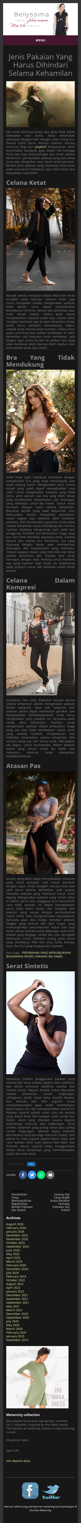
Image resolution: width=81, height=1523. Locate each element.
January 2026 (15, 1231)
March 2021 (14, 1310)
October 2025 (15, 1243)
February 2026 (16, 1228)
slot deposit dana (18, 1461)
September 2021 (17, 1303)
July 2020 (12, 1321)
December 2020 (17, 1314)
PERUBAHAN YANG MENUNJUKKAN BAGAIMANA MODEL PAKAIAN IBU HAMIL (38, 954)
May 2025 (13, 1254)
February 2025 (16, 1265)
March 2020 (14, 1329)
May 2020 (13, 1325)
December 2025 (17, 1235)
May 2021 (13, 1306)
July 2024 (12, 1273)
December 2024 (17, 1269)
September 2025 (17, 1246)
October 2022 (15, 1280)
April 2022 (13, 1288)
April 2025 (13, 1258)
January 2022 (15, 1291)
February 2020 (16, 1332)
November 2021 (17, 1299)
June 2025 (13, 1250)
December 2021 (17, 1295)
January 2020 (15, 1336)
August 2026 (14, 1224)
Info (31, 1164)
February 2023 (16, 1276)
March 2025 (14, 1261)
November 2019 (17, 1340)
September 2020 (17, 1317)
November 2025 (17, 1239)
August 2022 (14, 1284)
